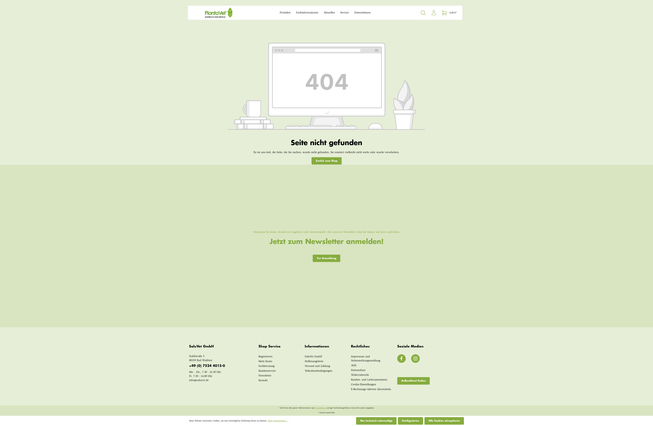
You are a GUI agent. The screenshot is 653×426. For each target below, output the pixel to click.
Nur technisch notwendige (376, 421)
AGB (353, 365)
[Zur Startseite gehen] (225, 13)
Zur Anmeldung (326, 258)
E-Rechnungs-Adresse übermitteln (371, 389)
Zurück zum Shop (327, 161)
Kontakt (263, 380)
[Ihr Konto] (434, 13)
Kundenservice (267, 371)
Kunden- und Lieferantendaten (369, 379)
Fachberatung (266, 366)
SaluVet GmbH (313, 356)
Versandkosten (320, 408)
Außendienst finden (413, 380)
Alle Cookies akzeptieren (444, 421)
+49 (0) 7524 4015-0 (207, 365)
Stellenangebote (314, 361)
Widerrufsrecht (360, 375)
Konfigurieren (410, 421)
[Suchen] (423, 13)
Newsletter (264, 375)
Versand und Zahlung (317, 366)
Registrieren (265, 356)
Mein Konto (265, 361)
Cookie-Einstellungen (363, 384)
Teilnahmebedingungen (318, 371)
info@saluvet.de (199, 380)
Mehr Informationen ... (278, 421)
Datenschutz (358, 370)
